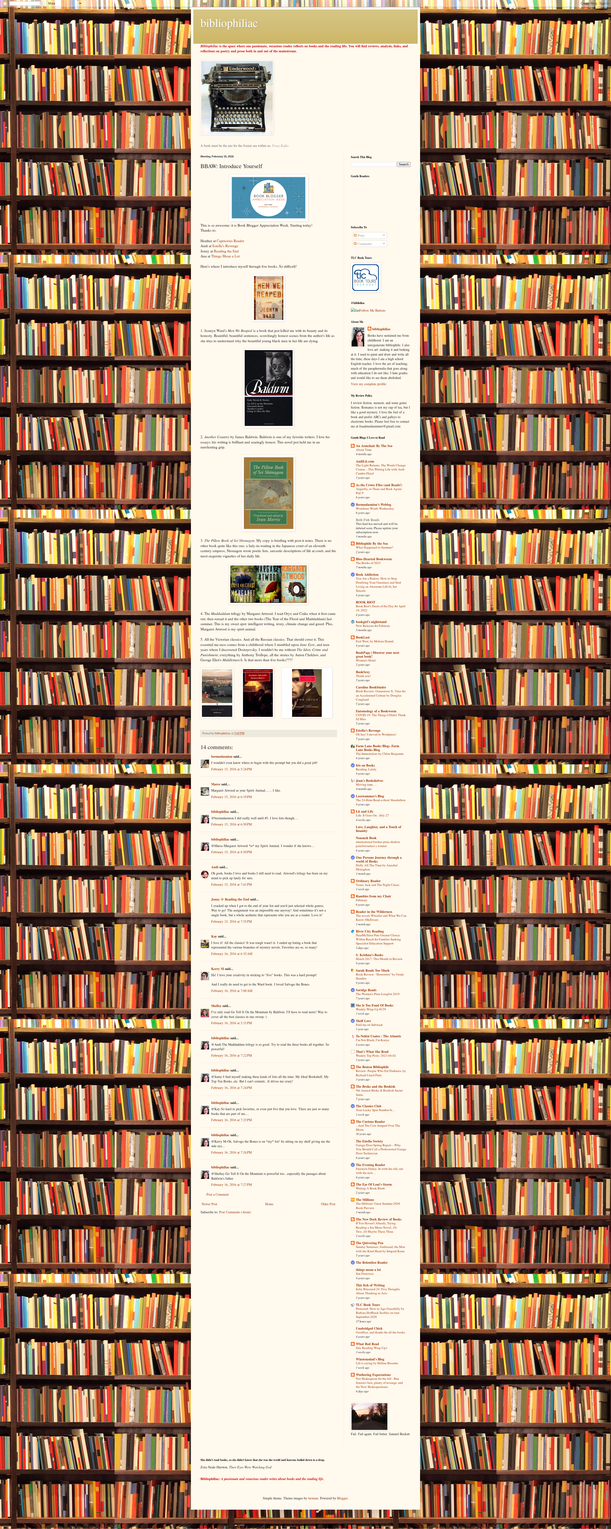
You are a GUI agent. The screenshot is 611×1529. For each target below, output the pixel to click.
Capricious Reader (230, 240)
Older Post (328, 1204)
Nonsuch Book (366, 837)
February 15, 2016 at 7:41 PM (231, 884)
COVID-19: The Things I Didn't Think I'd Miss (381, 717)
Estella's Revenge (225, 245)
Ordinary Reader (368, 880)
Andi (214, 866)
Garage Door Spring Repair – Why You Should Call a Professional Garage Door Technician (381, 1149)
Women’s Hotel (366, 660)
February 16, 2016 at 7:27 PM (231, 1184)
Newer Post (209, 1204)
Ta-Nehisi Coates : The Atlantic (378, 1036)
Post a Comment (217, 1194)
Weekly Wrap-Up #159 (371, 1009)
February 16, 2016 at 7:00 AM (231, 990)
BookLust (363, 637)
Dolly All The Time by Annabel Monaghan (377, 867)
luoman (313, 1498)
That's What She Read (372, 1051)
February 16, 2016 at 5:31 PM (231, 1023)
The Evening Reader (370, 1164)
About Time (364, 450)
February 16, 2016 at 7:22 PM (231, 1055)
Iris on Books (365, 765)
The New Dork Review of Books (378, 1219)
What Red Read (367, 1343)
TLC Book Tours (368, 1304)
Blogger (342, 1498)
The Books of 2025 (368, 563)
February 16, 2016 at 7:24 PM (231, 1087)
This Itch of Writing (370, 1285)
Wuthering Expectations (373, 1374)
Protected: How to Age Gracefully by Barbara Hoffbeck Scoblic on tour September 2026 (380, 1312)
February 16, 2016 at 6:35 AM (231, 953)
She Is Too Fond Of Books (374, 1005)
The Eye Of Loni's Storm (374, 1184)
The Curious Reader (370, 1121)
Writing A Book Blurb (370, 1188)
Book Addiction (367, 574)
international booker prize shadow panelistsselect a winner (378, 844)
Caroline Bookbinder (371, 687)
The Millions (365, 1199)
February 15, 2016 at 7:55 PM (231, 921)
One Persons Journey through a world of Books (379, 859)
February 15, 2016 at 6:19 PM (231, 796)
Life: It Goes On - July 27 (372, 815)
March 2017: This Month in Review (379, 959)
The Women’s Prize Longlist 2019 (378, 994)
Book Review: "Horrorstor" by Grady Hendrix (380, 976)
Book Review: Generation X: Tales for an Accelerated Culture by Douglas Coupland (381, 695)
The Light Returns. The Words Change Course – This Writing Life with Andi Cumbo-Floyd (381, 469)
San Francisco (365, 1273)
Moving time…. (366, 784)
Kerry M (217, 968)
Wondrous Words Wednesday (375, 508)
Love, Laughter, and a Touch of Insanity (378, 828)
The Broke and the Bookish (375, 1086)
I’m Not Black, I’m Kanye (372, 1040)
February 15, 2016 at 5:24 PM (231, 769)
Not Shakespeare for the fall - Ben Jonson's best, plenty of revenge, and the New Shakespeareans (379, 1382)
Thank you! (363, 676)
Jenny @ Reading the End (230, 899)
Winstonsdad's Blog (370, 1359)
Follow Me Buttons (372, 310)
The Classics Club (368, 1105)
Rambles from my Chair (373, 896)
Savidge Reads (366, 989)
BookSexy (363, 671)
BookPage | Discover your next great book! (377, 654)
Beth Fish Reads (367, 519)
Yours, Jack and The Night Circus (377, 885)
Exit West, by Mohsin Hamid (375, 641)
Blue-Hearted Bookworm (374, 558)
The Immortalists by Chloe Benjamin (380, 753)
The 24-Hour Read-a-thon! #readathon (381, 800)
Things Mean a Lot (225, 256)
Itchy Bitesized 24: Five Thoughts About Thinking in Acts (378, 1291)
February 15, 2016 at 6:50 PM (231, 824)
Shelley (216, 1005)
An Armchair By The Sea (374, 445)
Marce (215, 784)
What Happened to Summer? (374, 547)
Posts (360, 235)
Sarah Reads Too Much (373, 970)
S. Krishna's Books (369, 954)
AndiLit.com (365, 461)
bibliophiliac (229, 22)
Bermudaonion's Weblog (373, 504)
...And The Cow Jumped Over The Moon (378, 1127)
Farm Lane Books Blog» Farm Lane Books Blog (377, 747)
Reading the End (226, 251)
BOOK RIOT (365, 602)
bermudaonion (221, 756)
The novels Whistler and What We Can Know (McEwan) (381, 917)
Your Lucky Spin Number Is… (375, 1110)
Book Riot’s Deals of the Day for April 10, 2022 (381, 608)
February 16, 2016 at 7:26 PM (231, 1152)
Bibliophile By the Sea (372, 543)
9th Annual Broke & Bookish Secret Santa (379, 1092)
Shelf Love (363, 1020)
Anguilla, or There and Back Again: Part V (379, 491)
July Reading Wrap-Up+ (372, 1348)
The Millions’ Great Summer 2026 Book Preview (378, 1205)
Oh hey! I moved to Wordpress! (376, 734)
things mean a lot (368, 1269)
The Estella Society (369, 1141)
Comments (364, 243)
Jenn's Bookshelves (369, 780)
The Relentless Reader (372, 1262)
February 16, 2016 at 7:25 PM (231, 1120)
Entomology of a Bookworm (376, 711)
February (361, 900)
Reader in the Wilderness (374, 911)
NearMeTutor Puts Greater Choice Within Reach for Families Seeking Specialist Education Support (378, 939)
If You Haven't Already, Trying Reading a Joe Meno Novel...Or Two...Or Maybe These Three (376, 1227)
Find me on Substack (369, 1025)
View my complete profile (368, 384)
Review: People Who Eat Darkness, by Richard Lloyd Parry (381, 1073)
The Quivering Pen (369, 1242)
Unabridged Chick (369, 1328)
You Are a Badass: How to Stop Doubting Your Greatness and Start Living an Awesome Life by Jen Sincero (378, 584)
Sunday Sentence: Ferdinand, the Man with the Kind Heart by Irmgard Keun (380, 1249)
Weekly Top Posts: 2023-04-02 (376, 1055)
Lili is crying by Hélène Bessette (377, 1363)
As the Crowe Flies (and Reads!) (379, 484)
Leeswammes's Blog (370, 796)
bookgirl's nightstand (371, 621)
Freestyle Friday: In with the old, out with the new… (379, 1171)
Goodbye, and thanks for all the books (380, 1332)
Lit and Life (364, 811)
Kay (214, 936)
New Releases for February (373, 625)
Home (269, 1204)
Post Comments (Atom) (235, 1212)
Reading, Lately (366, 769)
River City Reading (370, 931)
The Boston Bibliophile (372, 1066)
